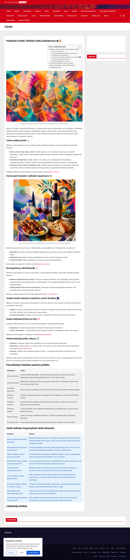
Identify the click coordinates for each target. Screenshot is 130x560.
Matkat (38, 11)
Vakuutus (10, 16)
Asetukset (11, 552)
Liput (34, 16)
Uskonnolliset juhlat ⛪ (58, 51)
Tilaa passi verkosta (107, 11)
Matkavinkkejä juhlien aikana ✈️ (61, 61)
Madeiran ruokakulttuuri (50, 294)
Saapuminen (58, 16)
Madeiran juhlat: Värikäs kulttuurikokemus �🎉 (64, 49)
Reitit (106, 16)
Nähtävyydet (45, 16)
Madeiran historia (53, 172)
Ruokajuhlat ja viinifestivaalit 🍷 (61, 55)
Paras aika (96, 16)
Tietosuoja (7, 532)
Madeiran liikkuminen (24, 348)
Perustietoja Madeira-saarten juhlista (61, 63)
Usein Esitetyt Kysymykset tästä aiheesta (62, 65)
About (16, 11)
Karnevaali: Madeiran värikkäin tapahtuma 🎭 (65, 53)
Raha (66, 11)
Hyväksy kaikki (33, 552)
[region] (23, 547)
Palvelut (84, 16)
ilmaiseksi (27, 11)
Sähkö (74, 11)
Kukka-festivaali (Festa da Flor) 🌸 (62, 59)
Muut (47, 11)
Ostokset (56, 11)
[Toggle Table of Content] (79, 46)
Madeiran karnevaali (43, 264)
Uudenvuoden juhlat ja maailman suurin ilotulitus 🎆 (67, 57)
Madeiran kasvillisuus (44, 334)
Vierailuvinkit (24, 20)
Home (8, 11)
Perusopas (10, 20)
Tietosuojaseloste (88, 11)
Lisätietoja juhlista (55, 67)
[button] (120, 16)
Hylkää (21, 552)
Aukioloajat (23, 16)
